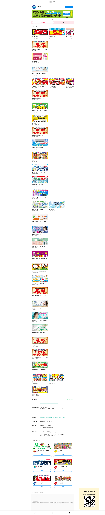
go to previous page (2, 2)
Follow (69, 7)
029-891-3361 (43, 413)
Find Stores (52, 513)
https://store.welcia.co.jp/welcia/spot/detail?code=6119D (52, 417)
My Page (69, 513)
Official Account (68, 399)
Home (35, 513)
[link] (34, 7)
